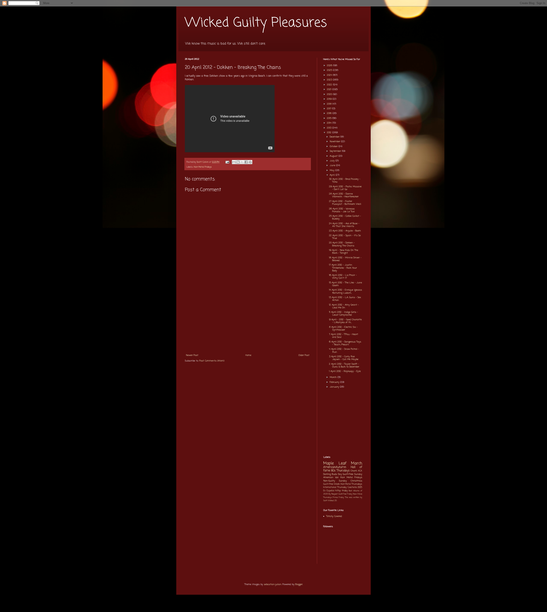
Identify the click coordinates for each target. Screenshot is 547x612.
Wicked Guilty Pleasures (256, 23)
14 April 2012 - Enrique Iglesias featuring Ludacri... (345, 291)
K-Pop (338, 490)
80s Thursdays (340, 471)
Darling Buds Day (332, 474)
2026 (330, 65)
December (335, 137)
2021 (329, 89)
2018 (329, 104)
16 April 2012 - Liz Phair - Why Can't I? (343, 277)
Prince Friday (338, 497)
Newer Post (192, 355)
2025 (330, 70)
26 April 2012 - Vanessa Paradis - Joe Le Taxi (342, 210)
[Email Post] (227, 162)
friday (345, 490)
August (334, 156)
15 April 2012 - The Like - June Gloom (345, 284)
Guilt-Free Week (331, 484)
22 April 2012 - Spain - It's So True (345, 237)
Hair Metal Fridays (203, 167)
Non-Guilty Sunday (335, 481)
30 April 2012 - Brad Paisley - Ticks (344, 180)
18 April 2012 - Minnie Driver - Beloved (345, 259)
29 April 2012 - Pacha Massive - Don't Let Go (345, 188)
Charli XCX (356, 471)
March (333, 377)
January (335, 387)
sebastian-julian (272, 584)
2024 (330, 75)
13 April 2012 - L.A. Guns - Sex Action (345, 299)
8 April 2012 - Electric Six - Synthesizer (343, 328)
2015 (329, 118)
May (332, 170)
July (332, 161)
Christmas (356, 481)
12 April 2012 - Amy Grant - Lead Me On (344, 306)
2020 (330, 94)
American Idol (330, 477)
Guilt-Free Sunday (352, 474)
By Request (333, 494)
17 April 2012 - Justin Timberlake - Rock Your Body (343, 267)
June (333, 165)
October (334, 146)
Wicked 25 (332, 500)
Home (248, 355)
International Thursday (335, 487)
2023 (330, 80)
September (336, 151)
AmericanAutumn (334, 467)
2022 (330, 84)
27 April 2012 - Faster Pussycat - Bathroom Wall (345, 203)
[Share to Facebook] (246, 162)
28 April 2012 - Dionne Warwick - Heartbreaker (344, 195)
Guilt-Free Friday (345, 494)
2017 (329, 108)
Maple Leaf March (342, 463)
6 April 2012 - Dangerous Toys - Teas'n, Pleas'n (345, 343)
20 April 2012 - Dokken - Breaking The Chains (342, 244)
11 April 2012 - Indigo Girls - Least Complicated (343, 313)
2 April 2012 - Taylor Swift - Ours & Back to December (344, 365)
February (335, 382)
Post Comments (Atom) (211, 361)
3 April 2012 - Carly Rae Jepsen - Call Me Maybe (343, 358)
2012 (329, 132)
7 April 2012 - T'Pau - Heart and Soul (343, 336)
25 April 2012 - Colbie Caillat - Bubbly (345, 217)
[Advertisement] (247, 319)
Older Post (303, 355)
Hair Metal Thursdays (351, 484)
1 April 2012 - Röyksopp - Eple (345, 371)
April (333, 175)
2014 (329, 123)
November (335, 141)
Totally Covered (334, 516)
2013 (329, 128)
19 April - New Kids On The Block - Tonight (343, 252)
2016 (329, 113)
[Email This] (234, 162)
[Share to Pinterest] (250, 162)
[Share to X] (242, 162)
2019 (329, 99)
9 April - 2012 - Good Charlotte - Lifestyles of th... (345, 321)
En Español (328, 490)
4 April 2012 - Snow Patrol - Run (344, 350)
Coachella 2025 (355, 487)
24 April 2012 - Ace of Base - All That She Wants (344, 225)
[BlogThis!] (238, 162)
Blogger (299, 584)
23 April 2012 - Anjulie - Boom (345, 231)
